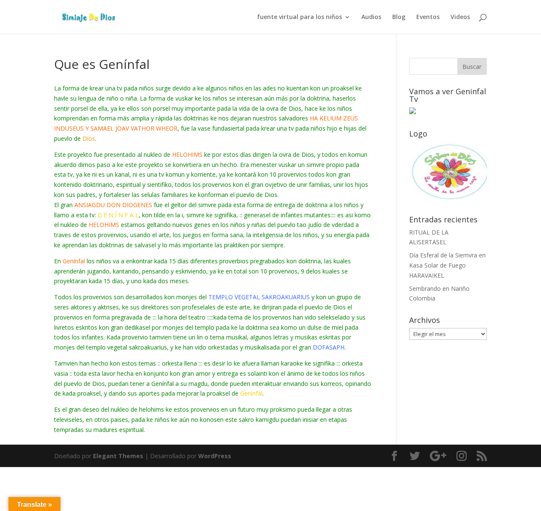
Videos (460, 17)
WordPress (214, 456)
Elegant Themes (118, 456)
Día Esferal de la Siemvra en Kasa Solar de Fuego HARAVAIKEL (447, 265)
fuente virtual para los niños (299, 17)
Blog (398, 17)
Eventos (428, 17)
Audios (371, 17)
